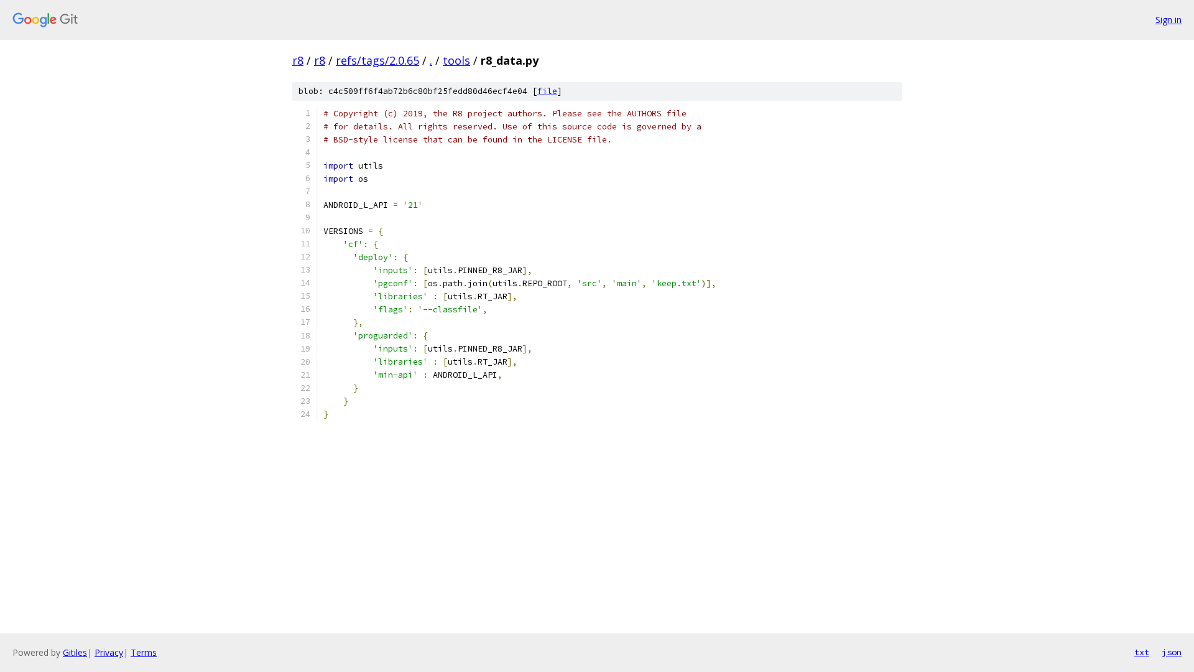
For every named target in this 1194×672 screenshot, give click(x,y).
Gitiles (75, 652)
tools (456, 60)
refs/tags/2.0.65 (377, 60)
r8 (297, 60)
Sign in (1168, 20)
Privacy (109, 652)
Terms (144, 652)
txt (1141, 652)
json (1172, 652)
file (547, 91)
